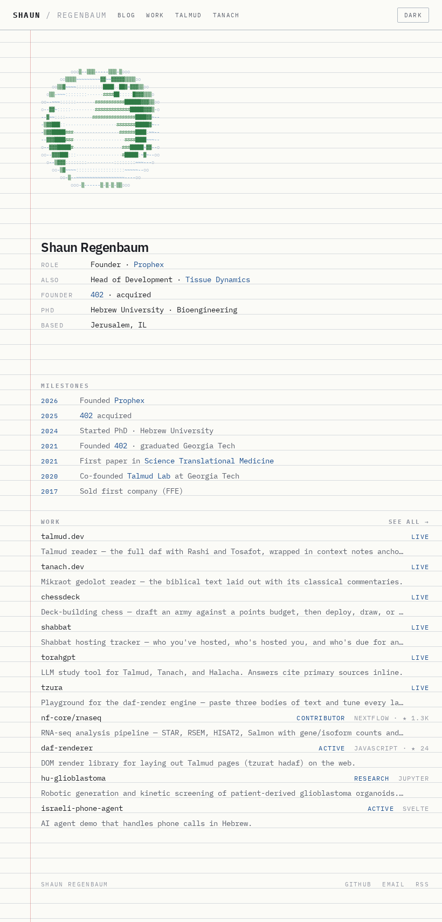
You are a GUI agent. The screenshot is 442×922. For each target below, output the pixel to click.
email (393, 884)
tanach (226, 15)
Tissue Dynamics (217, 279)
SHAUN (60, 15)
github (358, 884)
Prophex (149, 264)
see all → (409, 521)
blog (126, 15)
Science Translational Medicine (209, 461)
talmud (188, 15)
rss (422, 884)
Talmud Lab (148, 476)
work (155, 15)
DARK (413, 15)
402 (97, 294)
